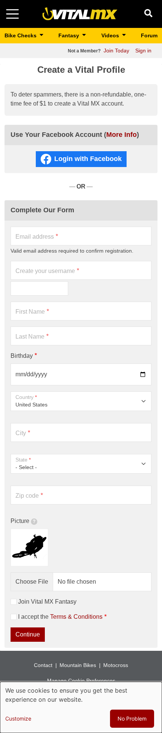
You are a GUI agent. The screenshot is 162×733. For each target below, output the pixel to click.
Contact (43, 665)
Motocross (115, 665)
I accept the (60, 616)
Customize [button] (18, 718)
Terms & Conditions (76, 616)
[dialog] (81, 707)
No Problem (132, 718)
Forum (149, 35)
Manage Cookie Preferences (81, 681)
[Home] (79, 13)
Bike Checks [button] (21, 35)
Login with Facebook (88, 159)
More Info (121, 134)
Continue (27, 634)
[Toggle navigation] (12, 14)
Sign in (143, 51)
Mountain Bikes (78, 665)
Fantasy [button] (69, 35)
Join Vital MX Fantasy (47, 601)
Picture (20, 521)
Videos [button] (111, 35)
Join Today (116, 51)
